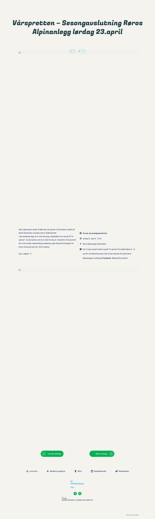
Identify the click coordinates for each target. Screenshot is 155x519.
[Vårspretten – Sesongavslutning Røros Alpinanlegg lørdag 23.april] (77, 136)
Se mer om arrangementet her (95, 233)
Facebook (107, 258)
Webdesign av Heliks (132, 515)
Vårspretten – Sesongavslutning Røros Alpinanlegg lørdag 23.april (77, 27)
